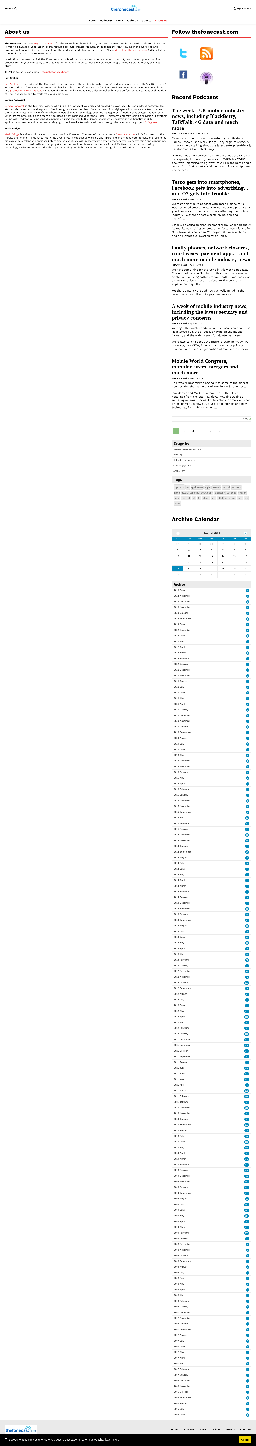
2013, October (181, 914)
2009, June (179, 1210)
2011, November (182, 1045)
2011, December (182, 1039)
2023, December (182, 601)
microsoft (186, 498)
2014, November (182, 840)
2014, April (179, 880)
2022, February (181, 658)
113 (246, 1028)
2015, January (181, 829)
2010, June (179, 1142)
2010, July (179, 1136)
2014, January (181, 897)
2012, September (182, 988)
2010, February (181, 1164)
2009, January (181, 1238)
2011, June (179, 1073)
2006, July (179, 1409)
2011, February (181, 1096)
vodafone (231, 493)
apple (207, 487)
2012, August (180, 994)
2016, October (181, 772)
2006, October (181, 1392)
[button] (11, 8)
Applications (179, 471)
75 (247, 932)
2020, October (181, 727)
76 (247, 920)
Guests (146, 20)
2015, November (182, 806)
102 (246, 983)
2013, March (180, 954)
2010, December (182, 1108)
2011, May (179, 1079)
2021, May (179, 698)
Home (92, 20)
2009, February (181, 1233)
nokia (177, 492)
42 (247, 852)
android (226, 487)
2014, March (180, 886)
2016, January (181, 795)
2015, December (182, 800)
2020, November (182, 721)
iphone (206, 498)
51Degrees (151, 122)
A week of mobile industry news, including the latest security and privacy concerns (210, 312)
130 (246, 1051)
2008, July (179, 1272)
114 (246, 1148)
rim (246, 498)
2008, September (182, 1261)
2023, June (179, 624)
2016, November (182, 766)
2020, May (179, 755)
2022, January (181, 664)
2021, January (181, 709)
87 (247, 977)
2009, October (181, 1187)
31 (247, 858)
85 (247, 898)
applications (197, 487)
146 (246, 1182)
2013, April (179, 948)
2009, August (180, 1198)
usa (213, 498)
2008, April (179, 1289)
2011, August (180, 1062)
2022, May (179, 641)
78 (247, 892)
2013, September (182, 920)
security (242, 493)
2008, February (181, 1301)
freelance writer (125, 134)
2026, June (179, 590)
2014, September (182, 852)
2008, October (181, 1255)
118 (246, 1108)
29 (247, 1239)
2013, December (182, 903)
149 (246, 1188)
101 (246, 1091)
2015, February (181, 823)
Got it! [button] (245, 1439)
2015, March (180, 817)
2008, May (179, 1284)
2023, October (181, 613)
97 (247, 960)
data (240, 498)
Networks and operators (184, 460)
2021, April (179, 704)
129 (246, 1034)
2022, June (179, 635)
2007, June (179, 1346)
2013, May (179, 942)
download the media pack (131, 50)
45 (247, 841)
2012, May (179, 1011)
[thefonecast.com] (126, 8)
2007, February (181, 1369)
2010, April (179, 1153)
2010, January (181, 1170)
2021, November (182, 675)
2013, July (179, 931)
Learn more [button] (112, 1439)
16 (247, 818)
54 (247, 846)
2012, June (179, 1005)
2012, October (181, 982)
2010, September (182, 1124)
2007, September (182, 1329)
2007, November (182, 1318)
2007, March (180, 1363)
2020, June (179, 749)
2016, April (179, 783)
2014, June (179, 869)
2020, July (179, 744)
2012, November (182, 977)
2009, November (182, 1181)
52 (247, 875)
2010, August (180, 1130)
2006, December (182, 1380)
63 (247, 886)
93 (247, 1199)
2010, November (182, 1113)
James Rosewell (14, 105)
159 (246, 1205)
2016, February (181, 789)
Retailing (177, 455)
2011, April (179, 1085)
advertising (230, 498)
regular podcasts (44, 43)
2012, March (180, 1022)
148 (246, 1193)
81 (247, 971)
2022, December (182, 630)
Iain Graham (12, 84)
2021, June (179, 692)
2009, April (179, 1221)
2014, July (179, 863)
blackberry (220, 493)
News (120, 20)
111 (246, 1131)
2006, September (182, 1397)
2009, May (179, 1216)
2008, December (182, 1244)
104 (246, 1159)
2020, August (180, 738)
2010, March (180, 1159)
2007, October (181, 1323)
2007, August (180, 1335)
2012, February (181, 1028)
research (216, 487)
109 (246, 1045)
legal (177, 498)
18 (247, 824)
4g (199, 498)
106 (246, 1040)
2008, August (180, 1267)
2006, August (180, 1403)
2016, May (179, 778)
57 (247, 926)
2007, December (182, 1312)
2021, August (180, 681)
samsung (194, 492)
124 (246, 1068)
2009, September (182, 1193)
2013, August (180, 926)
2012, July (179, 999)
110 (246, 1023)
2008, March (180, 1295)
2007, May (179, 1352)
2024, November (182, 596)
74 (247, 949)
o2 (194, 498)
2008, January (181, 1306)
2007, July (179, 1341)
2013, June (179, 937)
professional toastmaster (25, 90)
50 (247, 869)
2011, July (179, 1068)
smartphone (207, 492)
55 (247, 880)
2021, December (182, 670)
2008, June (179, 1278)
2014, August (180, 857)
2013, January (181, 965)
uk (187, 487)
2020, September (182, 732)
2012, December (182, 971)
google (184, 492)
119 (246, 1057)
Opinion (132, 20)
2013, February (181, 960)
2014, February (181, 891)
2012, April (179, 1016)
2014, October (181, 846)
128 (246, 1142)
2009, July (179, 1204)
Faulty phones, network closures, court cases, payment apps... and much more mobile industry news (211, 253)
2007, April (179, 1358)
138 (246, 1096)
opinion (179, 487)
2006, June (179, 1415)
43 (247, 863)
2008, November (182, 1250)
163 (246, 1227)
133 (246, 1011)
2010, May (179, 1147)
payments (236, 487)
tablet (220, 498)
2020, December (182, 715)
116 (246, 1102)
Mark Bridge (12, 134)
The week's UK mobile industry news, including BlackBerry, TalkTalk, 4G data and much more (208, 119)
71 (247, 915)
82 (247, 1085)
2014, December (182, 835)
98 (247, 988)
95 (247, 966)
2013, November (182, 908)
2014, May (179, 874)
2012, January (181, 1034)
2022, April (179, 647)
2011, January (181, 1102)
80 (247, 1006)
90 (247, 1062)
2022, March (180, 653)
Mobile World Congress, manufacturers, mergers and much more (205, 367)
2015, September (182, 812)
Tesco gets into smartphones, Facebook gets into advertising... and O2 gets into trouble (210, 188)
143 (246, 1170)
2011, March (180, 1090)
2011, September (182, 1056)
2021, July (179, 687)
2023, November (182, 607)
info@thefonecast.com (55, 71)
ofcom (177, 503)
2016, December (182, 761)
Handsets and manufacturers (187, 449)
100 (246, 1017)
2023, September (182, 619)
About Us (161, 20)
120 (246, 1074)
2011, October (181, 1051)
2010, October (181, 1119)
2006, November (182, 1386)
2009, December (182, 1176)
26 (247, 829)
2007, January (181, 1375)
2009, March (180, 1227)
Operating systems (182, 465)
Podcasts (106, 20)
